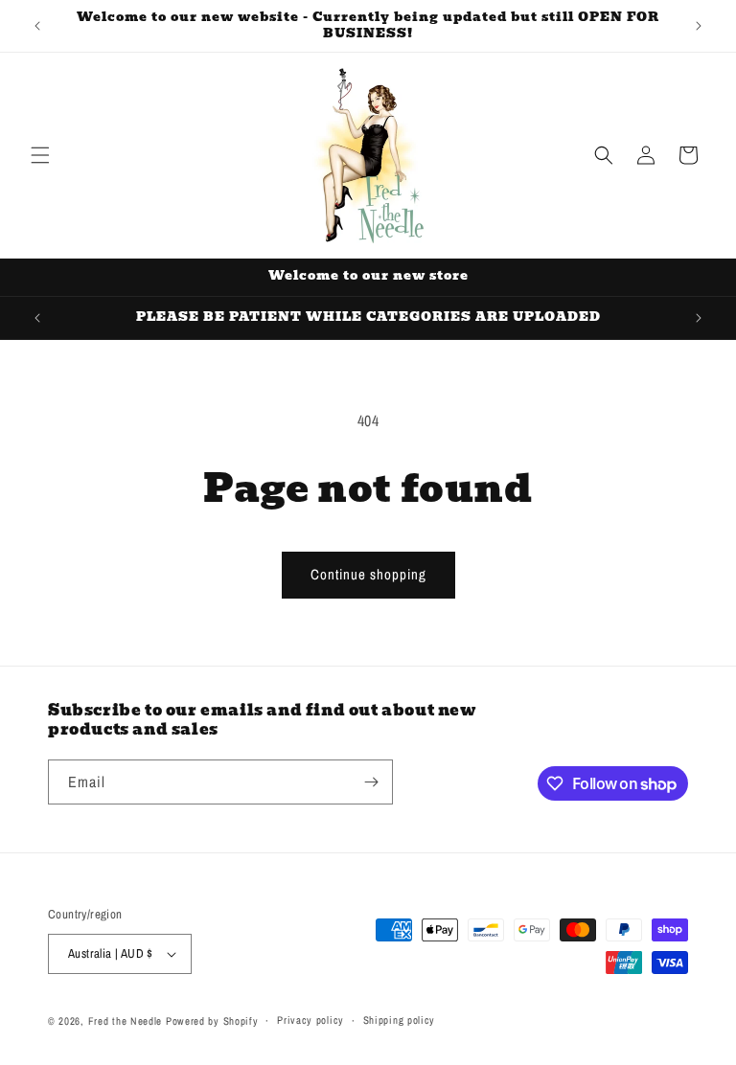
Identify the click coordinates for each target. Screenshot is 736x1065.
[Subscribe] (371, 781)
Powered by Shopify (212, 1021)
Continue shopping (368, 574)
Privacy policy (310, 1020)
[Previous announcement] (37, 26)
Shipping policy (399, 1020)
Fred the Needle (125, 1021)
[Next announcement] (699, 26)
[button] (40, 155)
